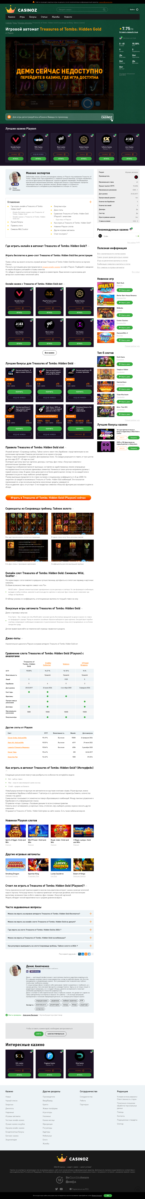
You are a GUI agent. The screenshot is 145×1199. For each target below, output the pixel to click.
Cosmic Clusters (122, 320)
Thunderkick (120, 372)
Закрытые (9, 1104)
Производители (49, 1097)
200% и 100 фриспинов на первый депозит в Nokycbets (127, 443)
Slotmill (119, 310)
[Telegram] (89, 954)
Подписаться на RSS (80, 1189)
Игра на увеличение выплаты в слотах (112, 260)
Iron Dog (54, 876)
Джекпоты (10, 1108)
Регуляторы (47, 1128)
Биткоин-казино (12, 1136)
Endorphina (120, 359)
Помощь (120, 1112)
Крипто (45, 1104)
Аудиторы (46, 1132)
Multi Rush (120, 283)
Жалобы (56, 17)
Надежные (10, 1112)
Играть (15, 159)
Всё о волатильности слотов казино (111, 254)
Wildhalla (120, 308)
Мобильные (47, 1136)
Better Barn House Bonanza (127, 295)
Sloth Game (121, 357)
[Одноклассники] (86, 954)
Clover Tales (12, 752)
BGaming (119, 285)
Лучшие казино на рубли (15, 1124)
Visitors (66, 664)
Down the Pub (13, 757)
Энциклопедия (11, 1139)
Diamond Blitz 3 (122, 333)
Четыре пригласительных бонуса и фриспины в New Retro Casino (128, 431)
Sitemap (120, 1124)
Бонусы (32, 17)
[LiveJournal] (79, 954)
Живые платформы (50, 1108)
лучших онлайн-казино (51, 267)
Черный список (11, 1100)
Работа (83, 1100)
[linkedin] (27, 971)
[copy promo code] (19, 154)
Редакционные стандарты (127, 1120)
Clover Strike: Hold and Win (17, 738)
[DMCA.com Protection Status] (71, 1182)
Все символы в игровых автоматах (110, 267)
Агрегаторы (47, 1112)
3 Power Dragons (85, 664)
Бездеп (9, 379)
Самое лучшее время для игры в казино (112, 257)
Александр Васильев (30, 1015)
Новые (8, 1097)
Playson (8, 845)
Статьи (44, 17)
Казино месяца (48, 1120)
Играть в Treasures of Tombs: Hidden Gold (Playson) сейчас (48, 497)
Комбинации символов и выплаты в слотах (113, 264)
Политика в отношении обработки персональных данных (127, 1105)
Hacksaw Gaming (12, 876)
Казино (11, 17)
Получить (19, 392)
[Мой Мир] (82, 954)
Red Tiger (120, 335)
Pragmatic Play (33, 876)
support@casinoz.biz (105, 2)
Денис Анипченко (16, 189)
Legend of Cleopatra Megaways (18, 747)
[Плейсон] (136, 177)
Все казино (49, 353)
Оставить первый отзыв (128, 32)
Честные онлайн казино (15, 1120)
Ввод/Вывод (47, 1100)
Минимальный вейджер (46, 416)
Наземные (47, 1116)
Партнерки (84, 1104)
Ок (108, 1195)
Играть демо (125, 290)
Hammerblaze (121, 382)
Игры (22, 17)
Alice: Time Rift (122, 407)
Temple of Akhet (122, 369)
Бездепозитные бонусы (15, 1132)
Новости (68, 17)
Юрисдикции (47, 1124)
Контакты (121, 1116)
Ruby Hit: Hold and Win (16, 742)
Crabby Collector (47, 664)
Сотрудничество (86, 1097)
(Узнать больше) (97, 1195)
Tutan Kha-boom (122, 394)
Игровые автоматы (13, 1116)
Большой (70, 416)
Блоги (45, 1139)
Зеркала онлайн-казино (15, 1128)
